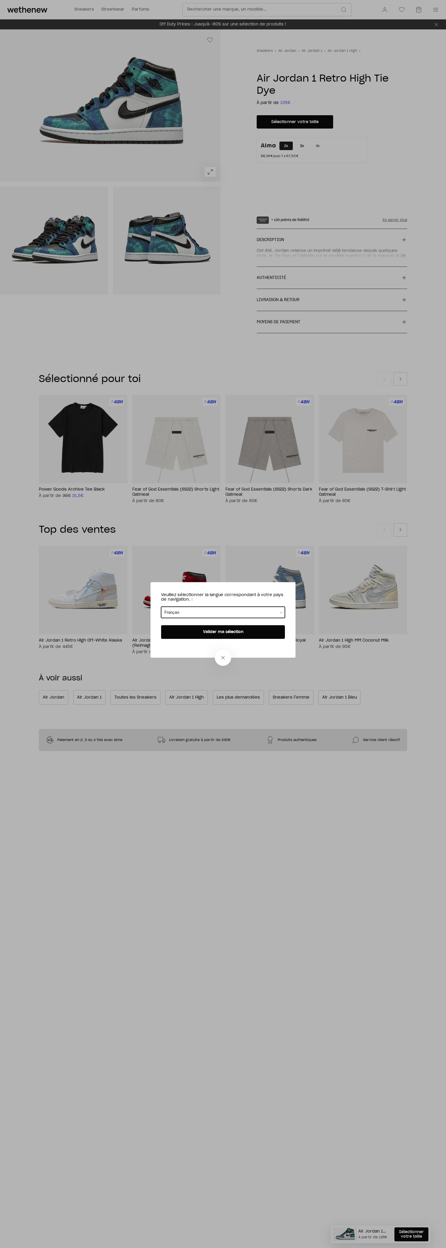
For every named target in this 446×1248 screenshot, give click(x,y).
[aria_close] (223, 657)
